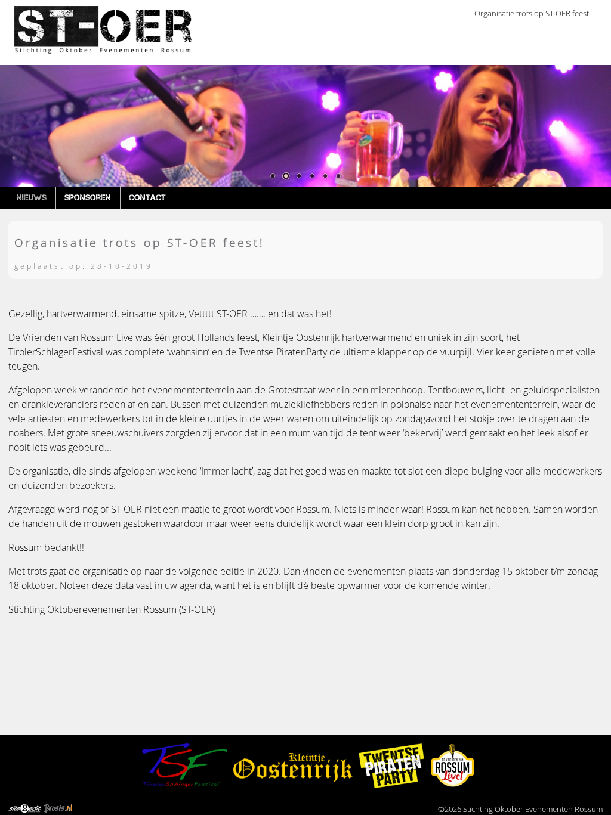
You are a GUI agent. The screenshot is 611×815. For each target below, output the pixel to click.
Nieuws (32, 197)
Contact (147, 197)
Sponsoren (87, 197)
